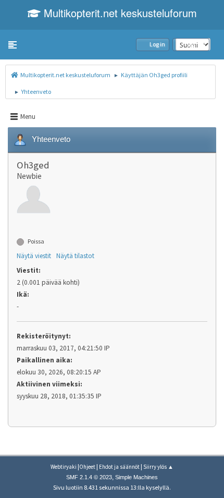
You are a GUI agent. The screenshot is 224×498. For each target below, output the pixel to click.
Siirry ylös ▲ (158, 466)
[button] (12, 45)
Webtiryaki (64, 466)
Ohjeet (87, 466)
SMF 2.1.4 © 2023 (89, 477)
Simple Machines (136, 477)
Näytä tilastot (75, 255)
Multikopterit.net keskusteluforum (119, 12)
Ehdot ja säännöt (119, 466)
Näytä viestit (34, 255)
